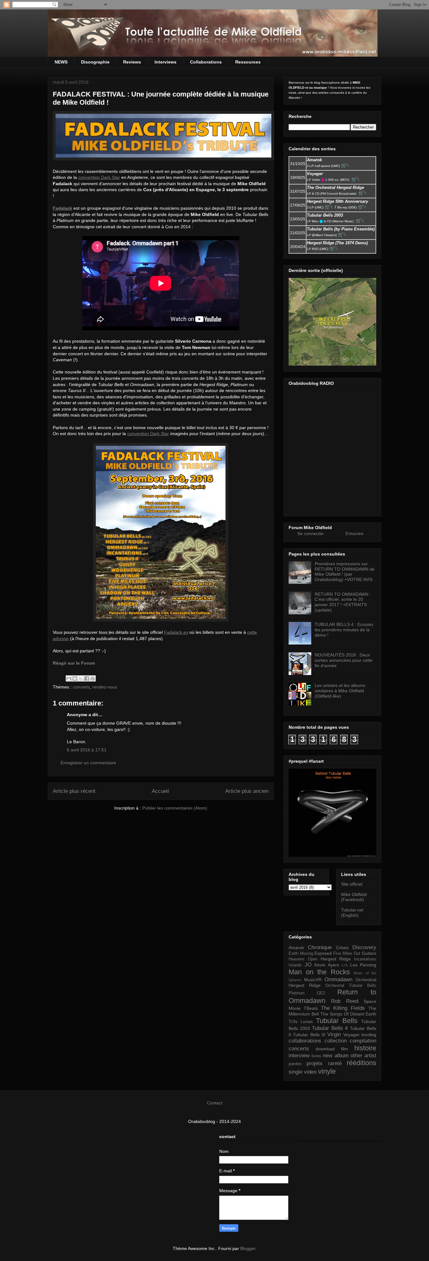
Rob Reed (344, 1001)
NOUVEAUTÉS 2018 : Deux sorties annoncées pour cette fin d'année (343, 660)
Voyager (351, 1034)
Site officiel (351, 884)
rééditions (361, 1063)
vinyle (327, 1071)
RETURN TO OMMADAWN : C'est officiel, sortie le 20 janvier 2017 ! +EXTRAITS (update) (343, 602)
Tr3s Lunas (301, 1021)
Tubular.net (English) (352, 912)
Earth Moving (301, 953)
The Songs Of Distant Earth (348, 1013)
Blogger (247, 1248)
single (295, 1072)
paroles (295, 1064)
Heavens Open (303, 959)
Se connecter (310, 533)
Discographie (95, 61)
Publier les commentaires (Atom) (174, 807)
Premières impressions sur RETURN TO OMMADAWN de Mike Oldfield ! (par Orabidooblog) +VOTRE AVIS (345, 571)
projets (315, 1063)
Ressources (248, 61)
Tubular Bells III (309, 1034)
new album (335, 1056)
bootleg (368, 1034)
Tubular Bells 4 (330, 1028)
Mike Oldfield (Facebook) (354, 897)
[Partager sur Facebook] (87, 678)
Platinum (297, 993)
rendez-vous (104, 686)
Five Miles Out (346, 953)
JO (308, 965)
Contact (214, 1102)
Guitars (369, 953)
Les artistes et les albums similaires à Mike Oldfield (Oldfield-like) (340, 691)
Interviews (165, 61)
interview (299, 1056)
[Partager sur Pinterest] (93, 678)
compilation (363, 1041)
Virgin (334, 1034)
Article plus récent (74, 791)
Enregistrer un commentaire (88, 762)
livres (316, 1056)
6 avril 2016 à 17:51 (86, 749)
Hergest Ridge (336, 958)
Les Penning (363, 964)
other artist (363, 1056)
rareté (335, 1063)
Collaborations (206, 61)
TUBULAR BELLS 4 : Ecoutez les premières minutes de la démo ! (344, 630)
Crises (342, 947)
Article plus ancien (247, 791)
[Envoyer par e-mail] (69, 678)
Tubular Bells (336, 1021)
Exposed (323, 953)
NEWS (61, 61)
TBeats (311, 1008)
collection (335, 1041)
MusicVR (313, 979)
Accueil (160, 791)
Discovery (364, 947)
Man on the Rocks (319, 972)
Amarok (296, 947)
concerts (81, 686)
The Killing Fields (343, 1008)
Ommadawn (338, 979)
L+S (345, 965)
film (344, 1048)
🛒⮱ (345, 165)
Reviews (132, 61)
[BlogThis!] (75, 678)
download (325, 1048)
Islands (295, 965)
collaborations (305, 1041)
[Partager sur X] (81, 678)
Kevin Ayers (326, 964)
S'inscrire (354, 533)
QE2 (321, 993)
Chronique (320, 947)
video (310, 1072)
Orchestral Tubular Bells (350, 985)
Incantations (365, 959)
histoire (365, 1048)
